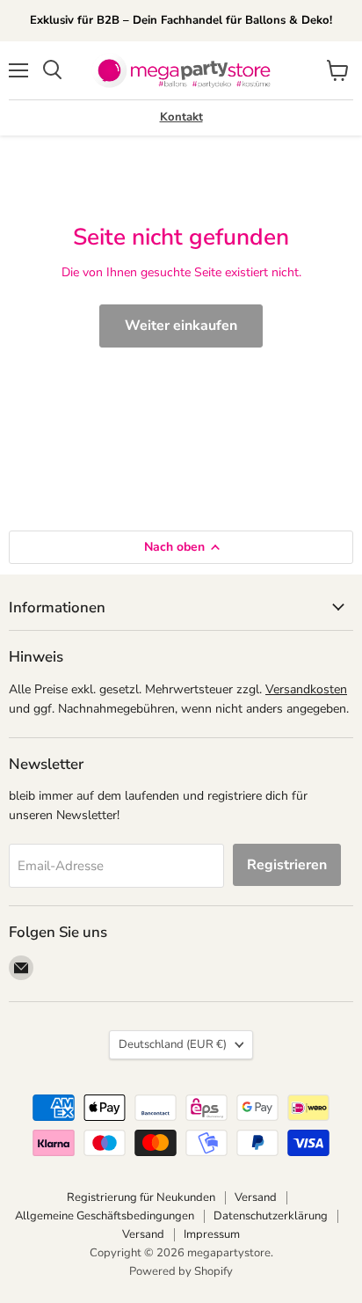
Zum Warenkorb (193, 1260)
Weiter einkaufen (181, 325)
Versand (256, 1197)
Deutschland (173, 1044)
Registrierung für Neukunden (141, 1197)
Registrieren (287, 865)
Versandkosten (306, 689)
